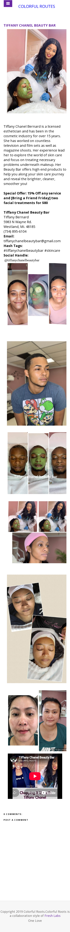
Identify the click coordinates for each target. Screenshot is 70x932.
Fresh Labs (52, 916)
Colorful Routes (36, 6)
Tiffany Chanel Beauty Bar (30, 25)
